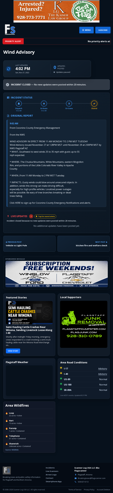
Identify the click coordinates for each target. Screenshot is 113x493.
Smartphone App (54, 478)
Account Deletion (103, 486)
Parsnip (13, 425)
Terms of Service (74, 486)
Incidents (50, 465)
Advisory (102, 365)
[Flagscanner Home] (9, 30)
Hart (11, 418)
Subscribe (102, 30)
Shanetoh (14, 440)
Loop (11, 410)
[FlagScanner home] (7, 468)
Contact (49, 475)
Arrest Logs (51, 471)
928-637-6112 (83, 478)
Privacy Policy (89, 486)
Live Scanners (52, 468)
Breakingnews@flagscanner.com (91, 475)
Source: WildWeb (12, 447)
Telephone (14, 433)
